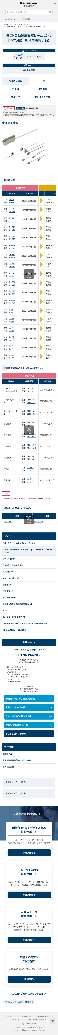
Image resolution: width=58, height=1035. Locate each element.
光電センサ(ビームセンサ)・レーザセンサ (17, 24)
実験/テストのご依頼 (15, 707)
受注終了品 (7, 754)
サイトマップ (9, 1016)
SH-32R (12, 245)
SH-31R (12, 236)
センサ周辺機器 (9, 597)
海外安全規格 (8, 766)
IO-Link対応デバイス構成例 (14, 630)
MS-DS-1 (31, 422)
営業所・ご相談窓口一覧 (17, 724)
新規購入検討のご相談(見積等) (20, 698)
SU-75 (11, 318)
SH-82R (12, 291)
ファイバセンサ (9, 559)
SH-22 (11, 218)
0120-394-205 (29, 655)
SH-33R (12, 254)
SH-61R (12, 263)
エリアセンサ (8, 571)
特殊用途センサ (9, 591)
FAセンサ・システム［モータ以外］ (18, 1002)
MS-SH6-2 (31, 445)
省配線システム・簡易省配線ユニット (18, 604)
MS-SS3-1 (31, 456)
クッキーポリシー (18, 1020)
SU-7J (11, 346)
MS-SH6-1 (31, 433)
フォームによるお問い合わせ (19, 716)
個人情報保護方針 (44, 1016)
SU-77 (11, 328)
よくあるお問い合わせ (16, 733)
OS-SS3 (30, 467)
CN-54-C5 (31, 411)
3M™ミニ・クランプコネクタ (14, 617)
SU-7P (11, 355)
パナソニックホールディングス (37, 1020)
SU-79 (11, 337)
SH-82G (12, 282)
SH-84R (12, 300)
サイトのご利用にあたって (26, 1016)
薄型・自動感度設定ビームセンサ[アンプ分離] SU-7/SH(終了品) (28, 551)
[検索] (50, 12)
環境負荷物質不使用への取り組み (17, 760)
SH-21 (11, 199)
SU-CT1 (30, 479)
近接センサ (7, 584)
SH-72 (11, 273)
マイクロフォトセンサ (11, 578)
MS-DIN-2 (8, 521)
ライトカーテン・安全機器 (13, 565)
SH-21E (12, 208)
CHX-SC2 (31, 388)
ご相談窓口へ (29, 979)
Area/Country (30, 1024)
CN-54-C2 (31, 399)
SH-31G (12, 227)
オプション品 (8, 610)
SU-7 (11, 309)
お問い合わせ (29, 852)
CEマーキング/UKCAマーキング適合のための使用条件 (25, 623)
